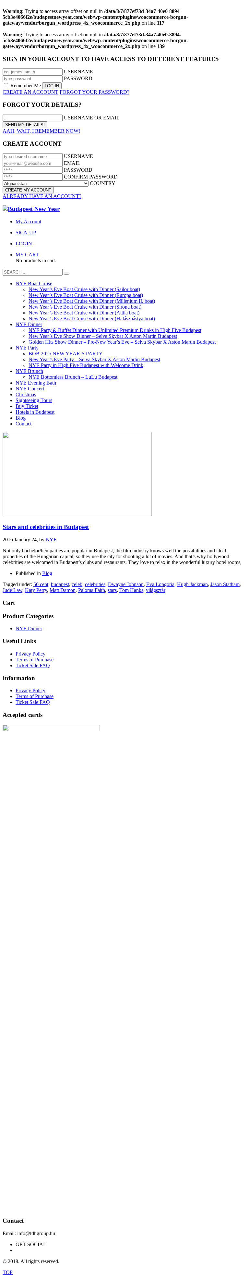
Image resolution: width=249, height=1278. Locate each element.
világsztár (155, 590)
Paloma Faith (91, 590)
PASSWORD (78, 78)
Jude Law (12, 590)
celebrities (95, 584)
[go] (66, 274)
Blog (47, 573)
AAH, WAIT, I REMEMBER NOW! (41, 131)
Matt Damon (63, 590)
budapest (60, 584)
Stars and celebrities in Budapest (46, 526)
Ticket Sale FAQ (33, 665)
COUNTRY (102, 183)
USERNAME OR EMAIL (92, 117)
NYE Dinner (29, 628)
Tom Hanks (131, 590)
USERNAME (78, 71)
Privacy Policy (30, 654)
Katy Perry (36, 590)
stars (112, 590)
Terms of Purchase (34, 659)
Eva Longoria (160, 584)
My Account (28, 221)
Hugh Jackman (192, 584)
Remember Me (25, 85)
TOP (8, 1272)
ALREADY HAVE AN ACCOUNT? (42, 196)
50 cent (40, 584)
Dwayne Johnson (126, 584)
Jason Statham (225, 584)
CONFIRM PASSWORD (91, 176)
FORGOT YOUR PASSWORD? (94, 92)
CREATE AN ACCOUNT (30, 92)
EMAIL (72, 163)
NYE (51, 539)
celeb (77, 584)
